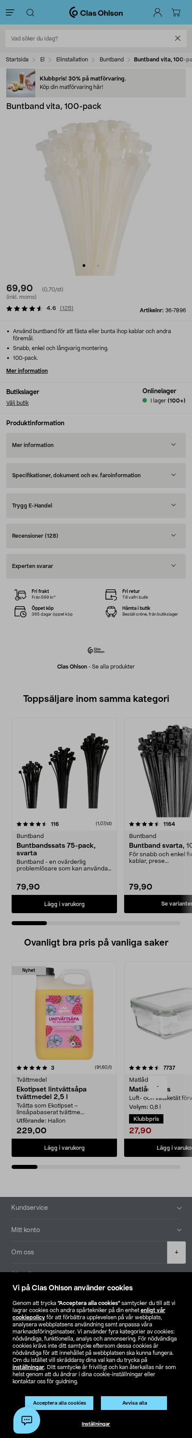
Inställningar (96, 1424)
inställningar (28, 1367)
